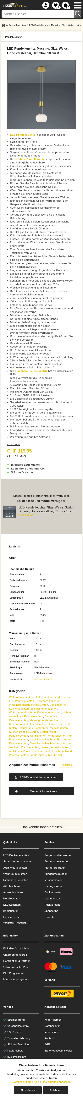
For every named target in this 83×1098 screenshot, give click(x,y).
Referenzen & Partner (16, 960)
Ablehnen (55, 1090)
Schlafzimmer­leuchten (43, 708)
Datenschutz (52, 1025)
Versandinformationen (43, 791)
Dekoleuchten (58, 704)
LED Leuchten (43, 697)
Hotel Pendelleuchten (43, 739)
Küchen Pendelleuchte (30, 159)
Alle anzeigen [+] (43, 679)
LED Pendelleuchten (21, 700)
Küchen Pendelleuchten (23, 731)
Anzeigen (67, 765)
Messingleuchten (19, 704)
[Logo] (14, 5)
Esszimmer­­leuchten (49, 712)
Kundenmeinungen (56, 873)
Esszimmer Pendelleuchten (51, 727)
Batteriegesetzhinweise (58, 1050)
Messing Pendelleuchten (44, 720)
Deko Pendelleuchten (43, 743)
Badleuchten (11, 910)
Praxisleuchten (30, 747)
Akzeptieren (27, 1090)
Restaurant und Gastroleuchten (28, 724)
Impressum (51, 1032)
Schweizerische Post (15, 967)
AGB (47, 1044)
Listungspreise (53, 886)
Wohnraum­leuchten (21, 697)
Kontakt (49, 1038)
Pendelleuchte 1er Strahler (46, 754)
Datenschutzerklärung (25, 1081)
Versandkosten (53, 879)
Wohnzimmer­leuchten (22, 712)
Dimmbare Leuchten (48, 700)
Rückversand (52, 904)
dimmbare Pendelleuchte (31, 370)
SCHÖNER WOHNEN (16, 923)
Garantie (49, 917)
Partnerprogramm (55, 867)
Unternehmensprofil (15, 954)
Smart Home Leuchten (17, 861)
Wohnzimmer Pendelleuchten (47, 735)
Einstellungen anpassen (56, 1081)
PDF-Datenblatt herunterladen (38, 777)
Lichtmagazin (52, 898)
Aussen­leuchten (13, 892)
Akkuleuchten (11, 886)
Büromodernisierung (56, 861)
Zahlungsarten (53, 892)
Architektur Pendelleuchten (25, 751)
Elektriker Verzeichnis (16, 948)
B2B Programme (13, 973)
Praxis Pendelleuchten (54, 747)
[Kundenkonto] (45, 5)
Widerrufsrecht (53, 1019)
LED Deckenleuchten (16, 855)
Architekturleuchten (15, 867)
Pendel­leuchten (62, 697)
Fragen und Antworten (58, 855)
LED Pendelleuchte (22, 134)
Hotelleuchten (39, 704)
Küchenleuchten (19, 708)
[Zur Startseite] (3, 25)
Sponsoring (51, 910)
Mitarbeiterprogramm (16, 979)
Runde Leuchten (53, 751)
